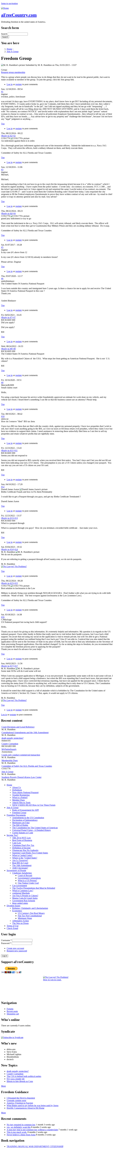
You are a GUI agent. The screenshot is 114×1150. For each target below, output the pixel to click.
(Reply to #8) (7, 349)
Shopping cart (13, 1014)
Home (9, 49)
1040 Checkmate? (20, 868)
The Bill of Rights (20, 825)
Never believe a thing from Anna (21, 1135)
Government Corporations (29, 878)
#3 (2, 169)
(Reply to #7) (7, 317)
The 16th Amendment (21, 865)
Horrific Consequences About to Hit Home (25, 1108)
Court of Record (25, 875)
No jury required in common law (21, 1124)
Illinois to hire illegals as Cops (20, 1081)
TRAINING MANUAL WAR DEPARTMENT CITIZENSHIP (35, 1146)
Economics (17, 910)
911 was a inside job (15, 1079)
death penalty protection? (12, 738)
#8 (14, 349)
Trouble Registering (21, 795)
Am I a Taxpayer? (20, 860)
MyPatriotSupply (9, 749)
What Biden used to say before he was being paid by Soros (32, 1105)
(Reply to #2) (7, 136)
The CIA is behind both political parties (24, 1076)
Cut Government (19, 885)
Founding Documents (16, 815)
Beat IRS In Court (20, 863)
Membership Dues (10, 760)
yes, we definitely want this (19, 1127)
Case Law (16, 843)
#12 (2, 487)
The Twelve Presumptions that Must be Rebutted (33, 888)
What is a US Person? (27, 880)
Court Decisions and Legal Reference (18, 727)
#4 (14, 213)
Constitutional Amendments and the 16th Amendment (25, 732)
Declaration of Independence (25, 820)
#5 (2, 247)
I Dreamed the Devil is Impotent (21, 1098)
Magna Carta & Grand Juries (25, 898)
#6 (2, 278)
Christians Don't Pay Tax (23, 845)
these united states (20, 903)
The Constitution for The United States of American (35, 827)
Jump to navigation (9, 3)
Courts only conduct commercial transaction (21, 755)
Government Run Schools (23, 900)
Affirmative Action (20, 921)
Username (6, 940)
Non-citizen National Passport (25, 792)
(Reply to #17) (7, 666)
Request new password (17, 951)
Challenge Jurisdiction (22, 873)
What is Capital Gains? (22, 855)
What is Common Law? (22, 890)
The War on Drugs (20, 923)
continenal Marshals (21, 893)
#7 (14, 317)
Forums (10, 1009)
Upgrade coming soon (16, 1100)
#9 (2, 382)
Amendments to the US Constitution (28, 817)
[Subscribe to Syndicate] (12, 1037)
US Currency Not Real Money (31, 913)
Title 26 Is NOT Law (21, 838)
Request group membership (13, 72)
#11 (16, 450)
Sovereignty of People (16, 870)
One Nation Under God (28, 883)
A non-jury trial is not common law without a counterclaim (32, 1129)
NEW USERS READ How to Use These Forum (33, 805)
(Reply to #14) (7, 549)
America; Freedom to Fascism (20, 1103)
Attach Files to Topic (21, 802)
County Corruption (10, 743)
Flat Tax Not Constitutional (30, 916)
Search (4, 34)
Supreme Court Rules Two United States (30, 853)
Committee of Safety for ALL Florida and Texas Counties (27, 766)
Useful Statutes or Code (22, 833)
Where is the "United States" (24, 858)
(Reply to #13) (7, 518)
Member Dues (18, 800)
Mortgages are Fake (21, 822)
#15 (16, 583)
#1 (2, 91)
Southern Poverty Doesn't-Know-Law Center (21, 777)
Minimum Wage (25, 918)
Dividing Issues (13, 905)
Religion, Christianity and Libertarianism (30, 908)
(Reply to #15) (7, 583)
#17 (16, 666)
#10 (2, 416)
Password (6, 943)
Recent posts (12, 1011)
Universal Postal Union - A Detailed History (31, 830)
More (3, 1086)
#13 (16, 518)
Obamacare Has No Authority (25, 850)
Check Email (12, 928)
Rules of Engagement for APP (25, 810)
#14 (16, 549)
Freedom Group (19, 812)
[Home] (5, 8)
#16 (2, 617)
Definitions (17, 790)
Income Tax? (12, 835)
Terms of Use (12, 926)
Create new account (15, 948)
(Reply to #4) (7, 213)
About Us (16, 787)
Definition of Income (21, 848)
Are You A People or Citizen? (25, 895)
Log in (10, 84)
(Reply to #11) (7, 450)
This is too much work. (17, 1132)
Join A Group (12, 51)
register (18, 84)
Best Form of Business (22, 840)
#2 (14, 136)
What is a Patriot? (20, 797)
